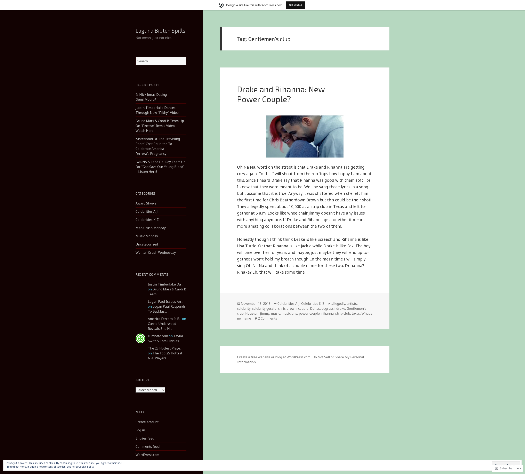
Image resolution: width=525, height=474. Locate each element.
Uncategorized (147, 244)
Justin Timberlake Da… (165, 284)
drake (340, 308)
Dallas (315, 308)
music (275, 313)
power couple (309, 313)
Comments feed (148, 446)
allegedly (338, 303)
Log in (140, 430)
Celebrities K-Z (147, 219)
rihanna (327, 313)
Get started (295, 5)
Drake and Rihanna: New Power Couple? (281, 94)
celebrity (243, 308)
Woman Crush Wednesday (156, 252)
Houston (251, 313)
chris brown (287, 308)
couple (303, 308)
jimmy (264, 313)
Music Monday (147, 236)
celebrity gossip (264, 308)
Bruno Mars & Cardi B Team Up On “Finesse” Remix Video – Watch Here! (160, 126)
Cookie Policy (86, 466)
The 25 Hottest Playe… (165, 348)
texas (356, 313)
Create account (147, 422)
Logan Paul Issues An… (165, 301)
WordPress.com (147, 454)
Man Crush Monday (151, 228)
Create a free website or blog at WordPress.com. (274, 357)
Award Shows (146, 203)
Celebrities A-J (147, 211)
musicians (289, 313)
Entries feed (145, 438)
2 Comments (267, 318)
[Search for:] (161, 61)
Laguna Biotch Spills (160, 30)
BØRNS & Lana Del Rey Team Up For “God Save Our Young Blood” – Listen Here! (161, 167)
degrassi (328, 308)
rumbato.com (158, 336)
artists (352, 303)
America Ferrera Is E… (164, 318)
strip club (342, 313)
